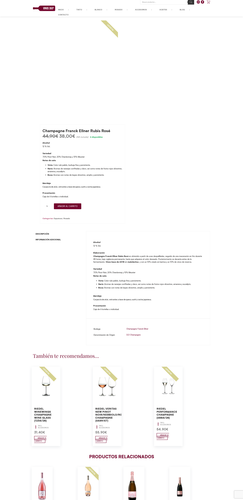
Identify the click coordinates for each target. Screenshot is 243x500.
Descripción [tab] (42, 234)
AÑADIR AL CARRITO (40, 439)
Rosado (67, 218)
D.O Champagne (133, 335)
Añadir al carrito (68, 206)
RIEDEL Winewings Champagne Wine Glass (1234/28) (43, 414)
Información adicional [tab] (48, 239)
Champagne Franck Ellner (137, 329)
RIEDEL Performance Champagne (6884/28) (167, 413)
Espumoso (58, 218)
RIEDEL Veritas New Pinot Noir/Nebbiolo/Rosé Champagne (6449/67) (110, 414)
